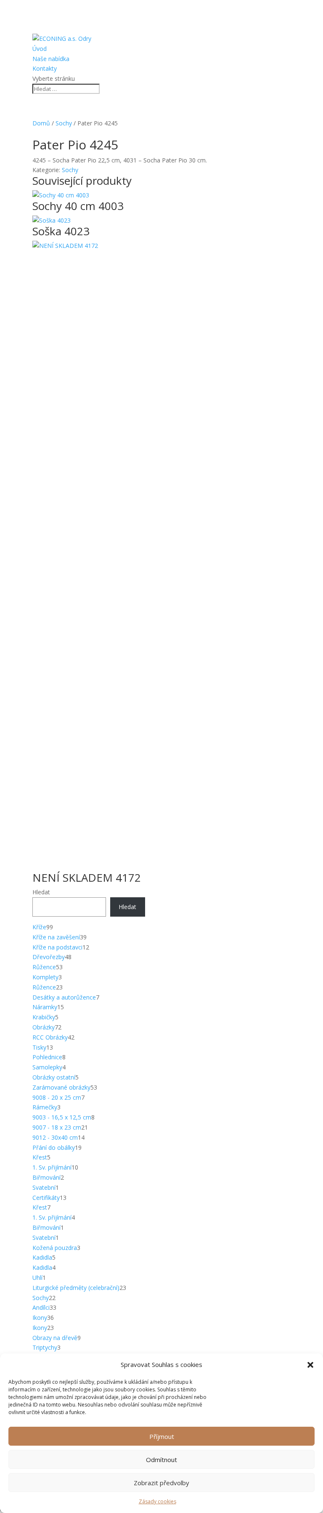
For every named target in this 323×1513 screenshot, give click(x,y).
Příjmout (161, 1436)
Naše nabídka (50, 59)
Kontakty (44, 68)
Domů (41, 123)
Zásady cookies (157, 1501)
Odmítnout (161, 1459)
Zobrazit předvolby (161, 1482)
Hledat (41, 892)
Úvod (39, 49)
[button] (310, 1365)
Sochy (64, 123)
